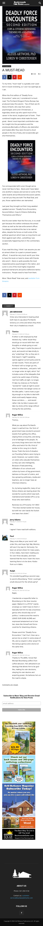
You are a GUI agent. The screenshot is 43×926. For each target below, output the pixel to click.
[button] (3, 3)
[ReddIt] (19, 77)
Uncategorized (6, 66)
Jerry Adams (15, 520)
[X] (9, 77)
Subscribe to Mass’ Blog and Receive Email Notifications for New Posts (21, 697)
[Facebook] (4, 77)
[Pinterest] (14, 77)
